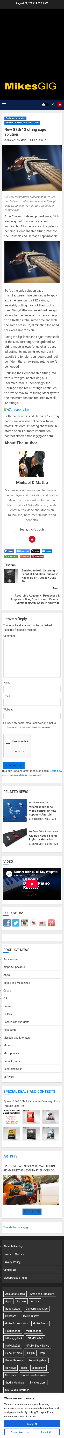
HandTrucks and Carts (16, 1022)
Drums (7, 1006)
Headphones (12, 1330)
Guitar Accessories (15, 118)
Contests (10, 1316)
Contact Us (9, 1269)
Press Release (14, 1360)
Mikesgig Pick (14, 1338)
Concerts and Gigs (37, 1308)
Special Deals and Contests (29, 1091)
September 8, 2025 (42, 844)
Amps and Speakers (42, 1294)
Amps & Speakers (14, 967)
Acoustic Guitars (15, 1294)
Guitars (7, 1014)
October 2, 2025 (41, 819)
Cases (7, 990)
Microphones (11, 1053)
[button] (4, 104)
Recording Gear (12, 1069)
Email (6, 696)
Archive (21, 1301)
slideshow (38, 1367)
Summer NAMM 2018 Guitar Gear (22, 123)
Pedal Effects (11, 1061)
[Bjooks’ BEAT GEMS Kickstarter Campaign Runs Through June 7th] (31, 1125)
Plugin (31, 1353)
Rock (24, 1367)
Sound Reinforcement (34, 1375)
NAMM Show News (37, 1345)
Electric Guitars (30, 1316)
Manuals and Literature (17, 1037)
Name (6, 682)
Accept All (32, 1424)
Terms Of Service (13, 1254)
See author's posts (32, 529)
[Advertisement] (32, 46)
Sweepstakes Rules (15, 1277)
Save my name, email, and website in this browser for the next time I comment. (31, 725)
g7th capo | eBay (18, 409)
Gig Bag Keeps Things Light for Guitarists (43, 837)
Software (8, 1076)
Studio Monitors (14, 1382)
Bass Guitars (12, 1308)
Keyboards (9, 1029)
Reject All (46, 1432)
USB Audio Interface (17, 1390)
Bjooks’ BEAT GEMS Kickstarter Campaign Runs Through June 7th (31, 1104)
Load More (32, 1211)
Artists (10, 1156)
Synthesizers (38, 1382)
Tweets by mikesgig (15, 1227)
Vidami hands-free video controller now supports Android (42, 810)
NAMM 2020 (35, 1338)
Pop (42, 1353)
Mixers (7, 1045)
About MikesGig (13, 1246)
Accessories (11, 959)
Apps (6, 975)
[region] (32, 1415)
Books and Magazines (16, 982)
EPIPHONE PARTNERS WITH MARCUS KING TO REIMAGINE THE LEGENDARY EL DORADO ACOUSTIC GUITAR (32, 1169)
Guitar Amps (40, 1323)
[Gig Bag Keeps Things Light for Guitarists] (15, 837)
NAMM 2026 (12, 1345)
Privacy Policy (11, 1262)
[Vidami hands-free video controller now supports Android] (15, 810)
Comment (10, 635)
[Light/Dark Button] (45, 104)
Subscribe (59, 104)
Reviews (10, 1367)
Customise (16, 1432)
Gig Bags (33, 831)
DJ (5, 998)
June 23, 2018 (39, 140)
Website (8, 709)
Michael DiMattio (17, 140)
